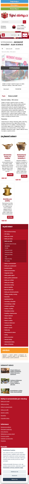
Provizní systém (5, 436)
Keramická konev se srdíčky (7, 156)
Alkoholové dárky (9, 285)
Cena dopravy (4, 431)
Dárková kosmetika (9, 270)
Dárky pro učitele (9, 280)
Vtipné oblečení (8, 315)
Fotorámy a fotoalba (9, 301)
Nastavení (14, 475)
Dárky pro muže (8, 236)
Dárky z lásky (8, 318)
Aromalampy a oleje (9, 304)
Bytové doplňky (8, 287)
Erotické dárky (8, 268)
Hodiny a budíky (8, 308)
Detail (10, 175)
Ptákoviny (7, 330)
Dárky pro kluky (8, 254)
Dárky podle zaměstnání (10, 277)
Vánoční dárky (8, 339)
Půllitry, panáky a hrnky (10, 294)
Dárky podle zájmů (9, 275)
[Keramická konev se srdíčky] (7, 146)
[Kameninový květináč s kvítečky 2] (21, 146)
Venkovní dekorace (9, 323)
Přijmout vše (15, 479)
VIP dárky (7, 234)
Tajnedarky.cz (3, 48)
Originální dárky (8, 273)
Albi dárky (17, 48)
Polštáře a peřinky (9, 306)
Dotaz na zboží (12, 96)
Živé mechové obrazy (10, 231)
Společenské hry (8, 299)
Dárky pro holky (9, 252)
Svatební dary (8, 325)
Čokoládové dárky (9, 311)
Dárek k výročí (8, 327)
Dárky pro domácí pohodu (11, 292)
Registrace (3, 27)
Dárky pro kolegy (9, 282)
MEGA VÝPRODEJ (8, 344)
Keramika (7, 296)
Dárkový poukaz (8, 337)
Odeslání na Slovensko (7, 438)
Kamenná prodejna (6, 427)
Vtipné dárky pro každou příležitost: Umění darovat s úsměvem (15, 372)
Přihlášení (3, 26)
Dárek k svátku (8, 320)
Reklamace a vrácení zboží (8, 434)
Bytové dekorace (8, 289)
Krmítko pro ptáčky (7, 200)
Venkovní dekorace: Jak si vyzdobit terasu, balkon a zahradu (16, 382)
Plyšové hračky (8, 258)
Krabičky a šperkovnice (10, 313)
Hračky (6, 248)
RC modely (7, 261)
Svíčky (6, 334)
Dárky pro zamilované (10, 266)
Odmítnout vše (14, 471)
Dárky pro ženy (8, 238)
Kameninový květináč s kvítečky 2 (21, 156)
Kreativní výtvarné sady (10, 243)
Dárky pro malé (8, 250)
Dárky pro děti (9, 48)
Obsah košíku (20, 28)
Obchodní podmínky (6, 429)
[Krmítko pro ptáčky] (7, 190)
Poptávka (3, 441)
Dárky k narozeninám (10, 263)
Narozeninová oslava (10, 332)
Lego (6, 256)
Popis (3, 96)
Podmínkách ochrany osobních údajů (13, 467)
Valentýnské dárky (9, 342)
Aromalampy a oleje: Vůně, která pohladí (16, 391)
